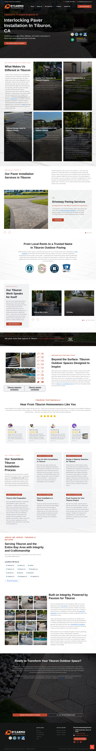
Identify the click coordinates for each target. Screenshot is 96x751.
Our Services (48, 6)
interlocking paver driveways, (68, 210)
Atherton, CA (10, 569)
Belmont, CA (21, 569)
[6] (92, 320)
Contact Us (67, 6)
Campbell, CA (34, 576)
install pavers (13, 98)
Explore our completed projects (64, 383)
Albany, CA (21, 565)
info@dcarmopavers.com (81, 735)
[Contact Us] (92, 747)
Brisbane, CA (10, 576)
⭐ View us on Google (80, 738)
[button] (90, 435)
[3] (89, 233)
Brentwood (30, 572)
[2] (87, 233)
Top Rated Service (81, 40)
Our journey (64, 606)
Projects (59, 6)
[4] (91, 233)
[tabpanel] (48, 209)
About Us (39, 6)
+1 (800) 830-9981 (80, 733)
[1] (85, 233)
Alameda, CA (10, 565)
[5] (90, 320)
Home (32, 6)
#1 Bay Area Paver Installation (13, 1)
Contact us (62, 678)
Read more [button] (10, 440)
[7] (94, 320)
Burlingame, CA (22, 576)
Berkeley (20, 572)
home (23, 104)
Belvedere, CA (33, 569)
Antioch (30, 565)
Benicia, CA (9, 572)
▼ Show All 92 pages (12, 580)
